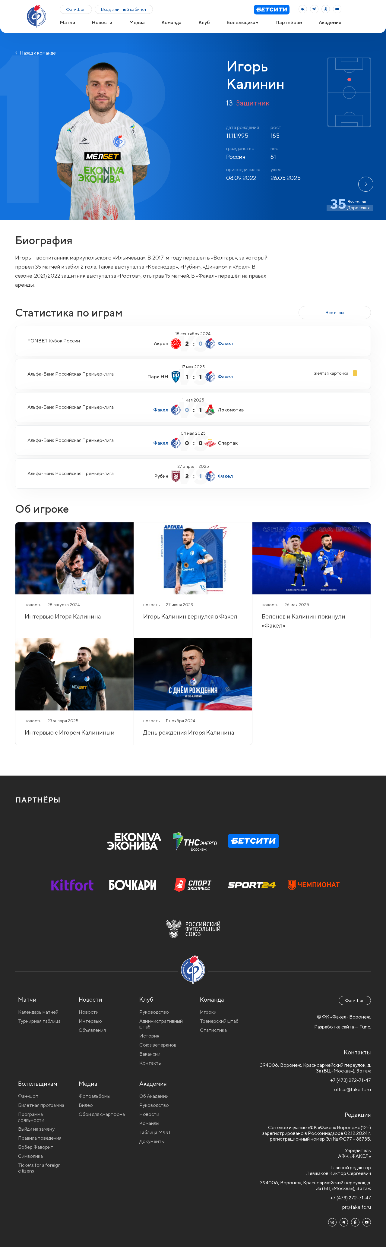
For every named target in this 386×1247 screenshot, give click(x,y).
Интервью (90, 1021)
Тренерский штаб (219, 1021)
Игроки (208, 1012)
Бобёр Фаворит (35, 1147)
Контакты (150, 1063)
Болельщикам (242, 22)
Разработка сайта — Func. (342, 1027)
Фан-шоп (28, 1096)
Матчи (67, 22)
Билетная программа (41, 1105)
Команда (171, 22)
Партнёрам (288, 22)
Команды (149, 1123)
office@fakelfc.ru (352, 1089)
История (149, 1036)
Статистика (213, 1030)
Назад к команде (37, 53)
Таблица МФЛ (154, 1132)
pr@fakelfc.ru (356, 1207)
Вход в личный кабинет (124, 9)
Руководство (154, 1012)
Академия (330, 22)
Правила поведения (40, 1138)
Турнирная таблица (39, 1021)
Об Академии (154, 1096)
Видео (86, 1105)
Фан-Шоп (76, 9)
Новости (102, 22)
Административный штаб (161, 1024)
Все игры (335, 312)
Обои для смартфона (102, 1114)
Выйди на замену (36, 1129)
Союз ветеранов (157, 1045)
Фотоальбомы (94, 1096)
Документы (152, 1141)
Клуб (204, 22)
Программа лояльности (31, 1117)
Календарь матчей (38, 1012)
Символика (30, 1156)
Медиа (137, 22)
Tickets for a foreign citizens (39, 1168)
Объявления (92, 1030)
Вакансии (149, 1054)
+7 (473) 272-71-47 (350, 1080)
